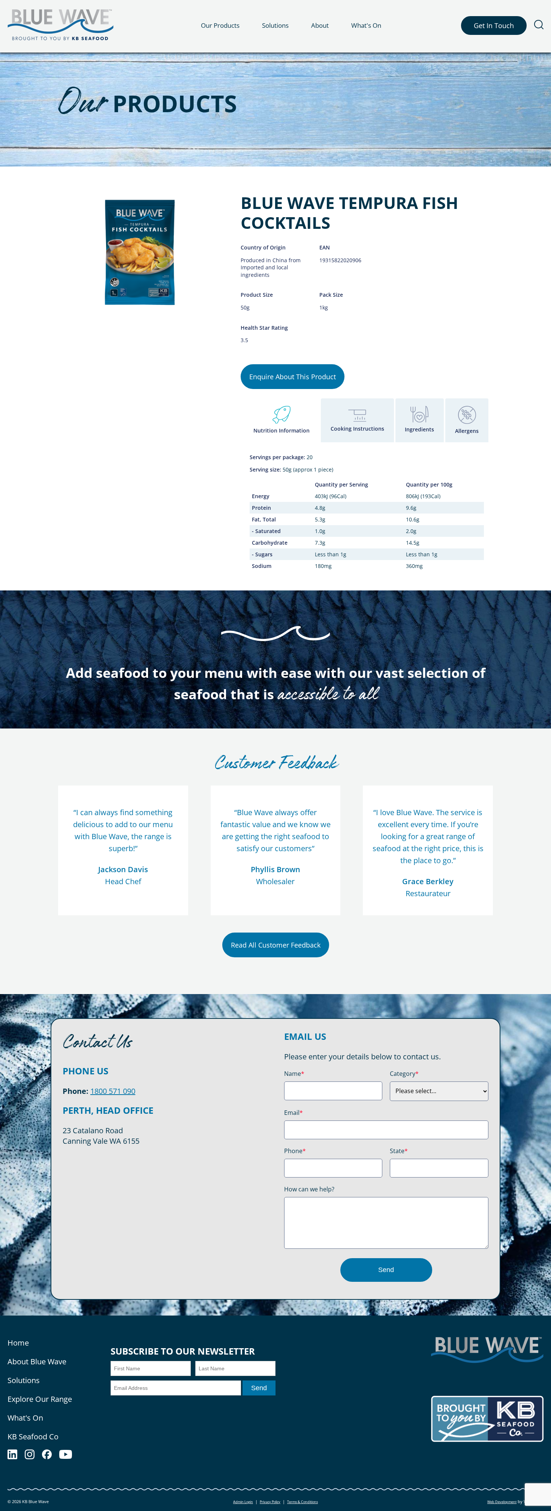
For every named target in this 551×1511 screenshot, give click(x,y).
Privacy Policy (270, 1501)
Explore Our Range (39, 1399)
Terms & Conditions (302, 1501)
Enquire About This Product (292, 376)
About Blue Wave (36, 1361)
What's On (366, 25)
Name (294, 1073)
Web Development (502, 1501)
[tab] (281, 420)
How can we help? (309, 1189)
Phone (295, 1151)
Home (18, 1343)
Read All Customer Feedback (275, 944)
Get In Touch (494, 25)
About (320, 25)
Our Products (220, 25)
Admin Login (243, 1501)
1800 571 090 (112, 1091)
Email (293, 1112)
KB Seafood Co (32, 1436)
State (399, 1151)
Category (404, 1073)
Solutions (275, 25)
